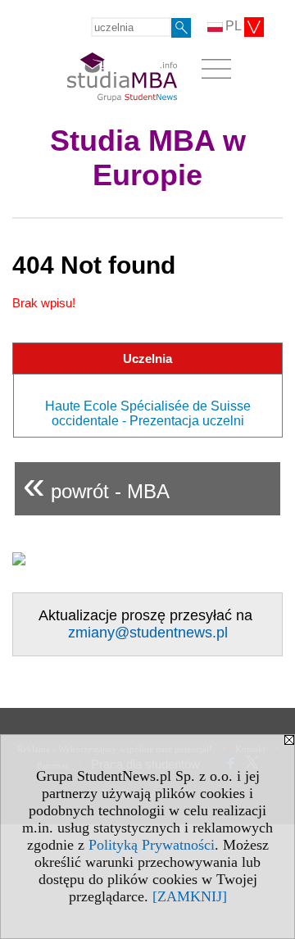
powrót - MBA (96, 484)
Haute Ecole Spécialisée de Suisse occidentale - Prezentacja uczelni (148, 413)
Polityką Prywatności (151, 845)
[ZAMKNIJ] (189, 896)
